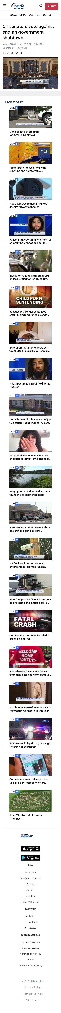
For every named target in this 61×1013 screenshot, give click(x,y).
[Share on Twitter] (16, 53)
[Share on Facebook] (12, 53)
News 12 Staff (9, 44)
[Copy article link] (21, 53)
